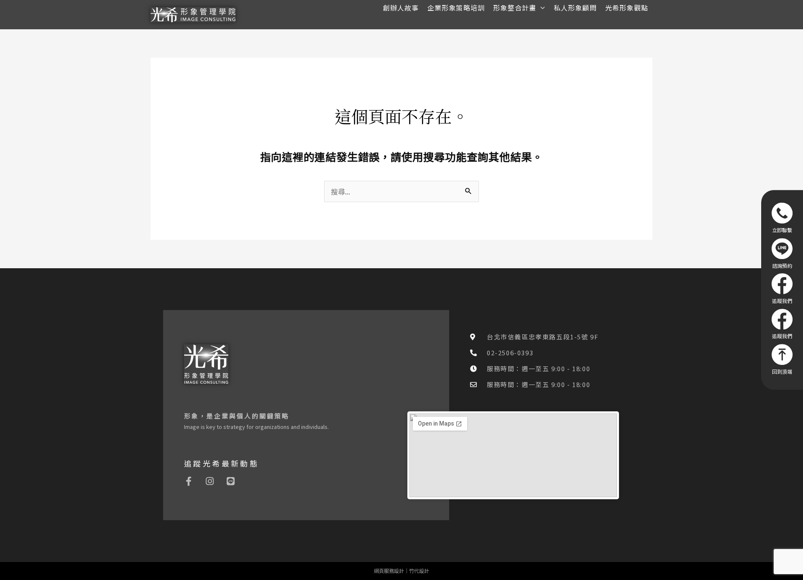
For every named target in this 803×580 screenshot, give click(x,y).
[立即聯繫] (782, 218)
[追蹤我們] (782, 288)
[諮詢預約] (782, 253)
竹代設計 (419, 570)
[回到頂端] (782, 359)
